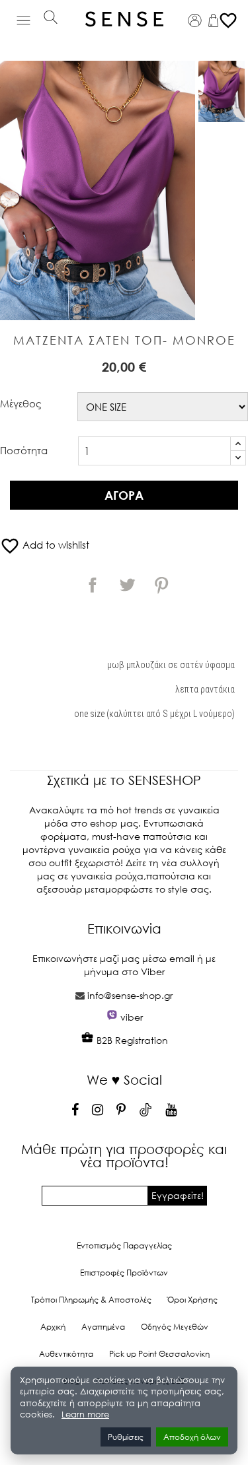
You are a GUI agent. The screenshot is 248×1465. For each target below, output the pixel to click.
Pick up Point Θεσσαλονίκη (159, 1353)
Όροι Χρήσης (192, 1299)
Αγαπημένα (103, 1326)
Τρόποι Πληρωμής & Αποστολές (91, 1299)
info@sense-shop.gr (130, 995)
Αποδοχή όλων (192, 1437)
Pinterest (161, 585)
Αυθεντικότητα (66, 1353)
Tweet (127, 585)
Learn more (85, 1414)
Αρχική (52, 1326)
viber (131, 1017)
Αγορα (124, 495)
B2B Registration (131, 1040)
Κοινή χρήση (92, 585)
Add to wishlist (44, 544)
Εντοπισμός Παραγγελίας (124, 1245)
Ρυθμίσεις (126, 1437)
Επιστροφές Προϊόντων (124, 1272)
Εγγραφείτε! (177, 1195)
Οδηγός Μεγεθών (174, 1326)
